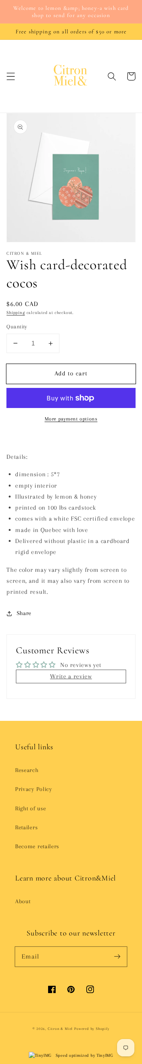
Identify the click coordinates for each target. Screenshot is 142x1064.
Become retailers (37, 846)
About (22, 901)
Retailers (26, 827)
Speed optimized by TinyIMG (83, 1055)
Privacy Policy (33, 789)
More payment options (71, 419)
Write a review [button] (71, 676)
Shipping (15, 312)
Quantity (16, 326)
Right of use (30, 808)
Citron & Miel (61, 1029)
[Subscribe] (117, 956)
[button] (10, 76)
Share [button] (24, 613)
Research (27, 770)
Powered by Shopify (91, 1029)
